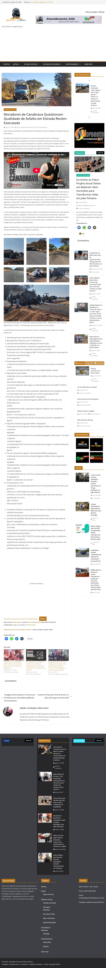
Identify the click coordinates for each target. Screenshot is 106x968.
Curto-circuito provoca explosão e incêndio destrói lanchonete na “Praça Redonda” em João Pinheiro (96, 483)
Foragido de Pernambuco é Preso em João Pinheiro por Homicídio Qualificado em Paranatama (19, 698)
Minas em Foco (48, 894)
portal (39, 622)
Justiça (15, 64)
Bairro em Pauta (49, 918)
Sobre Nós (88, 64)
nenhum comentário (95, 111)
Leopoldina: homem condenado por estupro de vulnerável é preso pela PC (96, 555)
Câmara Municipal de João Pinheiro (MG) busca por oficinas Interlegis (96, 509)
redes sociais (16, 622)
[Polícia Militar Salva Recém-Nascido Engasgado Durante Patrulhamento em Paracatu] (45, 863)
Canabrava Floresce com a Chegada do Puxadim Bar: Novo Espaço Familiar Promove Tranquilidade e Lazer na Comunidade (57, 666)
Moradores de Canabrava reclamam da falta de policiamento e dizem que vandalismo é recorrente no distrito (35, 666)
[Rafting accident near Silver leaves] (82, 371)
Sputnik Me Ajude (49, 922)
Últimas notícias (30, 64)
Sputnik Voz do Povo (11, 630)
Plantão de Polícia (49, 903)
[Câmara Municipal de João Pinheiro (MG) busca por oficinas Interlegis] (82, 512)
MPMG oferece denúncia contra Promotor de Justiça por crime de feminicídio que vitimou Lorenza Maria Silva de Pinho (96, 579)
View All (100, 153)
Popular (80, 363)
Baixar (42, 619)
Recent (90, 363)
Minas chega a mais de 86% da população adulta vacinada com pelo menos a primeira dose (96, 532)
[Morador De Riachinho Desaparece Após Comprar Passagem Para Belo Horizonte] (45, 822)
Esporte (46, 946)
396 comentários (95, 414)
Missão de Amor (25, 630)
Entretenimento (72, 64)
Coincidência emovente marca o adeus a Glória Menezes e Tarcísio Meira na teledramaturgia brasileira (59, 753)
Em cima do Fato (49, 914)
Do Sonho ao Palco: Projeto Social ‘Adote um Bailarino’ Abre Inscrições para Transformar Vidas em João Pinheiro (88, 189)
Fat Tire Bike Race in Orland (87, 387)
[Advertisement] (53, 45)
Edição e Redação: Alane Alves (25, 127)
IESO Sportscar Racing (85, 420)
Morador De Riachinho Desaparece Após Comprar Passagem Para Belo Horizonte (59, 821)
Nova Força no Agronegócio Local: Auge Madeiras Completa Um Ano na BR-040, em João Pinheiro (96, 342)
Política (6, 64)
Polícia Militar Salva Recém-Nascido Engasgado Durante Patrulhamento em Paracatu (58, 861)
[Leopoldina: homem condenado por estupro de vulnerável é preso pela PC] (82, 557)
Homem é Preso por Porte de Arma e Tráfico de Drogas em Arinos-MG (53, 696)
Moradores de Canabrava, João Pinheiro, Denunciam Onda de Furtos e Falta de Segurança (13, 665)
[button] (19, 64)
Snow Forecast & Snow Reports (88, 399)
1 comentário (96, 498)
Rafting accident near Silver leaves (95, 371)
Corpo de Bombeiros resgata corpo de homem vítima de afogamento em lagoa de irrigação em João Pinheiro (95, 94)
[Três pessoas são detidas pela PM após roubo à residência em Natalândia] (45, 804)
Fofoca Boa (47, 942)
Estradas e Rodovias (10, 109)
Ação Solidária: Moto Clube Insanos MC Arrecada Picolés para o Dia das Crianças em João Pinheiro (95, 284)
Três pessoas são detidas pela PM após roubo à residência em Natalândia (59, 802)
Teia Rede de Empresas (51, 64)
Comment (100, 363)
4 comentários (95, 272)
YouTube (32, 622)
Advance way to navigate (85, 411)
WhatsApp (31, 625)
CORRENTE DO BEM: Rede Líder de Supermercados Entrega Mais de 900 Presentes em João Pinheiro (96, 259)
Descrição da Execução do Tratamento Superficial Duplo (21, 619)
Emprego (46, 934)
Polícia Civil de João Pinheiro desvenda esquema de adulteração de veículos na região (59, 841)
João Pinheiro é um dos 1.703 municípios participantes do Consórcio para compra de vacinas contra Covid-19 (59, 781)
